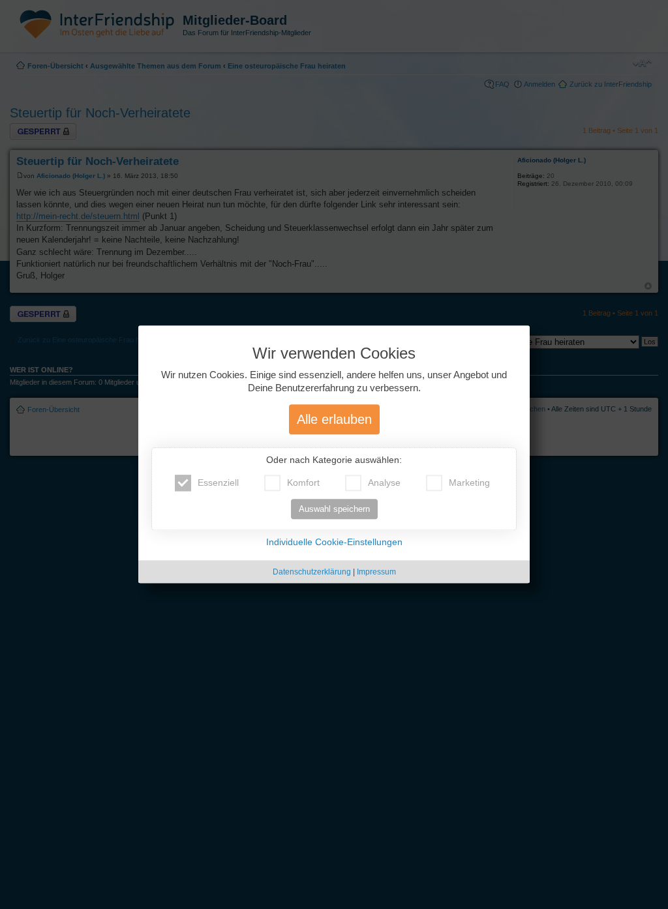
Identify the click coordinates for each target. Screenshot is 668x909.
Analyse (384, 483)
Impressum (376, 572)
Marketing (469, 483)
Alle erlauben (334, 420)
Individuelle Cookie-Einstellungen (334, 542)
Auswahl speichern (334, 509)
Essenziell (218, 483)
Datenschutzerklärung (312, 572)
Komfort (303, 483)
